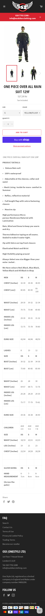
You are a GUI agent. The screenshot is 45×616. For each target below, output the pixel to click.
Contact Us (7, 527)
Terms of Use (8, 531)
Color (24, 107)
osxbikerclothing (14, 603)
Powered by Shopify (29, 603)
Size (4, 107)
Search (5, 523)
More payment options (22, 146)
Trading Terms (8, 539)
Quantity (5, 118)
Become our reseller (11, 544)
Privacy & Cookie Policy (12, 535)
